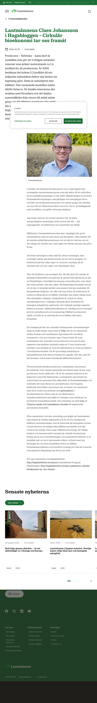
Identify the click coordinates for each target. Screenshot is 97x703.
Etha (63, 331)
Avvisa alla (53, 121)
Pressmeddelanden (18, 18)
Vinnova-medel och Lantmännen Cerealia (47, 404)
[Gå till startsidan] (22, 10)
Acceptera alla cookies (73, 121)
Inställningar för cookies (22, 121)
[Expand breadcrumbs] (93, 2)
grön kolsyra (67, 391)
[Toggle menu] (7, 11)
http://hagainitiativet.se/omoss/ (42, 462)
